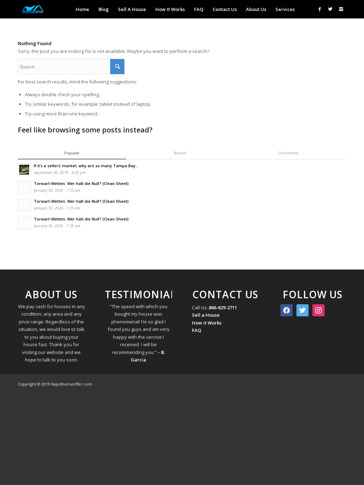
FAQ (196, 330)
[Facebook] (319, 9)
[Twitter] (330, 9)
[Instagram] (341, 9)
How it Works (206, 323)
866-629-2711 (223, 307)
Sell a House (206, 315)
